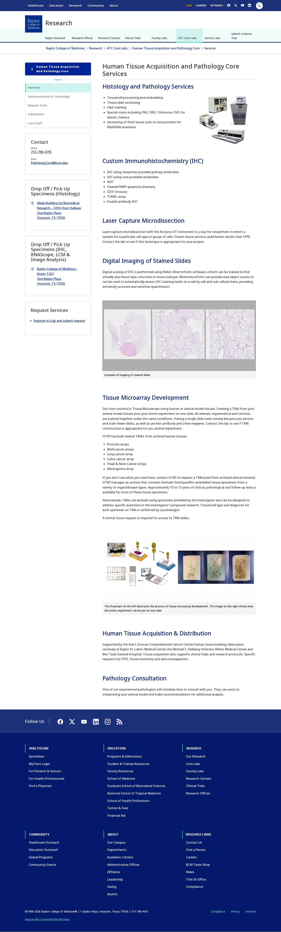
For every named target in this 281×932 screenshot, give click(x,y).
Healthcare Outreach (44, 842)
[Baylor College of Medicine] (33, 24)
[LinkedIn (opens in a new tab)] (249, 5)
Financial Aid (116, 815)
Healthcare (35, 5)
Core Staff (35, 123)
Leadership (115, 879)
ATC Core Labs (187, 38)
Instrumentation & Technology (49, 96)
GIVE (189, 5)
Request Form (37, 105)
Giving (111, 887)
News (190, 872)
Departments (117, 850)
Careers (191, 857)
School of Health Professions (128, 801)
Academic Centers (120, 857)
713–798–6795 (41, 152)
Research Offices (82, 38)
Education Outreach (43, 850)
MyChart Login (39, 764)
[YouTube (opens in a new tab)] (242, 5)
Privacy (235, 911)
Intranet (250, 911)
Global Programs (41, 857)
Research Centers (109, 38)
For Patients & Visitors (45, 771)
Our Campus (116, 842)
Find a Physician (40, 786)
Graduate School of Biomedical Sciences (136, 786)
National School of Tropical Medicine (134, 793)
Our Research (195, 756)
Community (96, 5)
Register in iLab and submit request (59, 321)
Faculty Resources (120, 771)
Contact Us (194, 842)
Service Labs (212, 38)
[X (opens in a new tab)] (235, 5)
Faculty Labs (159, 38)
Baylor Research (55, 38)
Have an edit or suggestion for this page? (47, 919)
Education (56, 5)
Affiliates (113, 872)
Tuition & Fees (117, 808)
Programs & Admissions (124, 756)
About (114, 5)
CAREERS (201, 5)
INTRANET (216, 5)
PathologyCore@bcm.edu (49, 163)
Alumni (112, 894)
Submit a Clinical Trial (241, 36)
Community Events (42, 865)
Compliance (194, 887)
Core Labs (193, 764)
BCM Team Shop (198, 865)
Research (75, 5)
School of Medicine (121, 778)
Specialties (36, 756)
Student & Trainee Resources (128, 764)
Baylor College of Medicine (65, 48)
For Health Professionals (46, 778)
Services (210, 48)
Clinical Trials (133, 38)
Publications (36, 114)
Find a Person (195, 850)
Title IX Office (196, 879)
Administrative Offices (123, 865)
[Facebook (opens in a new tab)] (228, 5)
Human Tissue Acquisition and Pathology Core (166, 48)
